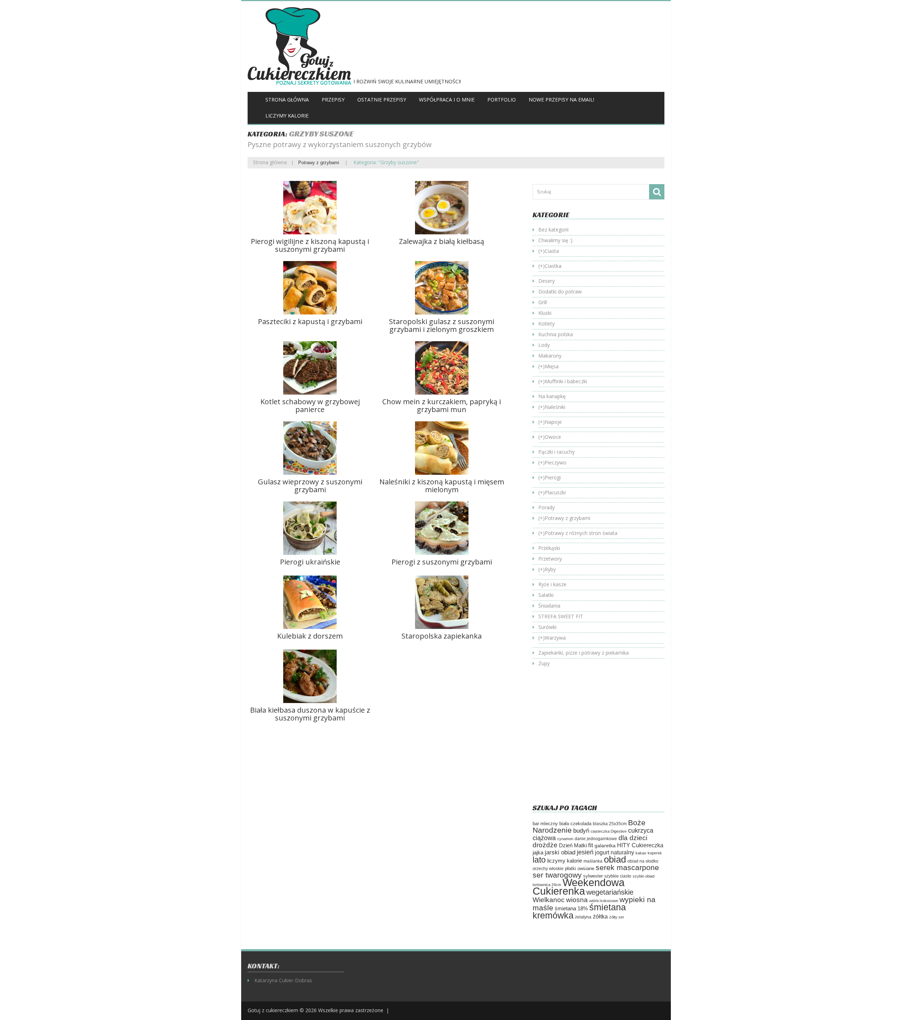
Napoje (553, 421)
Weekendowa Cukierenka (579, 886)
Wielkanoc (549, 900)
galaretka (605, 845)
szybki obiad (643, 876)
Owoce (553, 436)
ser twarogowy (557, 875)
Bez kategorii (553, 229)
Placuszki (555, 492)
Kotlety (546, 323)
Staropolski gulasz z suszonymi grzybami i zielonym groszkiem (441, 325)
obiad (615, 859)
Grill (542, 302)
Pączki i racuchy (556, 451)
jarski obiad (560, 852)
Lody (544, 345)
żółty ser (616, 917)
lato (539, 859)
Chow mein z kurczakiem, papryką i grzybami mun (441, 405)
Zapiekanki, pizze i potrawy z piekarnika (583, 652)
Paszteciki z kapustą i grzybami (310, 321)
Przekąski (549, 548)
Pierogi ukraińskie (310, 562)
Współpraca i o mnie (447, 99)
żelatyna (583, 917)
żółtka (600, 917)
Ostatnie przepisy (381, 99)
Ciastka (553, 265)
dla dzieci (632, 838)
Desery (546, 280)
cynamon (565, 839)
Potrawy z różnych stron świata (581, 533)
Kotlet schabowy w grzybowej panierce (310, 405)
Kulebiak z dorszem (310, 636)
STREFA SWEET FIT (560, 616)
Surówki (547, 627)
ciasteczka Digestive (609, 831)
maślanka (593, 861)
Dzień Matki (573, 845)
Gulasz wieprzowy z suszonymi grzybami (310, 485)
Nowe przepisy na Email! (561, 99)
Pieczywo (555, 462)
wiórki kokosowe (603, 901)
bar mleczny (545, 823)
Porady (546, 507)
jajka (538, 852)
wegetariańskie (609, 892)
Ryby (550, 569)
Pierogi (553, 477)
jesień (585, 852)
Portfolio (501, 99)
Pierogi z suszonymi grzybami (442, 562)
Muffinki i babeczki (566, 381)
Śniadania (549, 605)
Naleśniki (555, 407)
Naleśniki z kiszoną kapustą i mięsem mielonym (441, 485)
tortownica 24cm (547, 885)
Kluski (544, 312)
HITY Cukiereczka (640, 845)
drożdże (545, 845)
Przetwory (550, 558)
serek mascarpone (627, 867)
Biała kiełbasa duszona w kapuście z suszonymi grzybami (310, 714)
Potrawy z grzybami (318, 162)
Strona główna (287, 99)
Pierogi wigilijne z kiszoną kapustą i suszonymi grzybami (310, 245)
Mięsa (552, 366)
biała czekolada (575, 823)
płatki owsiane (579, 868)
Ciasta (552, 251)
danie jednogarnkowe (596, 838)
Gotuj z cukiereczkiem (273, 1010)
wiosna (577, 900)
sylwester (593, 876)
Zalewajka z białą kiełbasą (441, 241)
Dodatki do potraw (560, 291)
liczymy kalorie (564, 861)
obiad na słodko (642, 861)
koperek (655, 853)
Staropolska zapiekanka (441, 636)
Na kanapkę (552, 396)
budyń (581, 830)
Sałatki (546, 595)
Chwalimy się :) (555, 240)
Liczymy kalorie (287, 115)
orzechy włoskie (548, 868)
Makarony (549, 355)
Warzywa (555, 637)
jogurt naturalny (614, 852)
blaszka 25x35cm (610, 823)
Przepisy (333, 99)
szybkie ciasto (617, 876)
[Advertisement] (592, 741)
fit (590, 845)
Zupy (544, 663)
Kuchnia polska (555, 334)
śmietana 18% (571, 908)
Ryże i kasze (552, 584)
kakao (641, 853)
